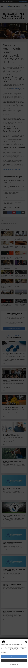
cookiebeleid (16, 651)
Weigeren (14, 660)
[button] (26, 642)
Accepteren (14, 656)
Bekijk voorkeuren (14, 664)
